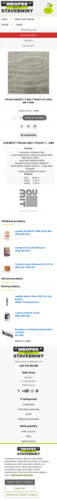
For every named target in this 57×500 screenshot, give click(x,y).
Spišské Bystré (28, 441)
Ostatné (19, 24)
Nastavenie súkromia (22, 475)
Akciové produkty (28, 35)
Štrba (28, 436)
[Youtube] (25, 391)
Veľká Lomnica (28, 431)
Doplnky (5, 24)
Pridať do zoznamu (34, 117)
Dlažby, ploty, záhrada (24, 19)
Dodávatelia (29, 404)
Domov (4, 19)
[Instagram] (32, 391)
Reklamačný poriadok (28, 419)
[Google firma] (37, 391)
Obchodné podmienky (28, 409)
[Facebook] (18, 391)
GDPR (28, 414)
